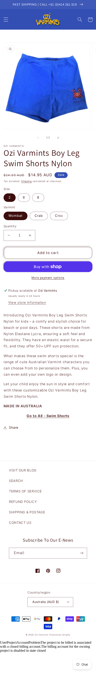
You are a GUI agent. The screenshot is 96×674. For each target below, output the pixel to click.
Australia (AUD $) (45, 602)
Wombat (15, 216)
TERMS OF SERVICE (25, 491)
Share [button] (14, 428)
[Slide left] (38, 138)
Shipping (26, 181)
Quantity (10, 226)
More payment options (48, 277)
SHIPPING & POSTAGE (27, 512)
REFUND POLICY (23, 502)
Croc (59, 216)
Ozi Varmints (41, 635)
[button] (6, 19)
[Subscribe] (82, 553)
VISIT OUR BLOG (23, 470)
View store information (27, 303)
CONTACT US (20, 523)
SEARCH (16, 481)
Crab (39, 216)
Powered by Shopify (59, 635)
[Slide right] (58, 138)
